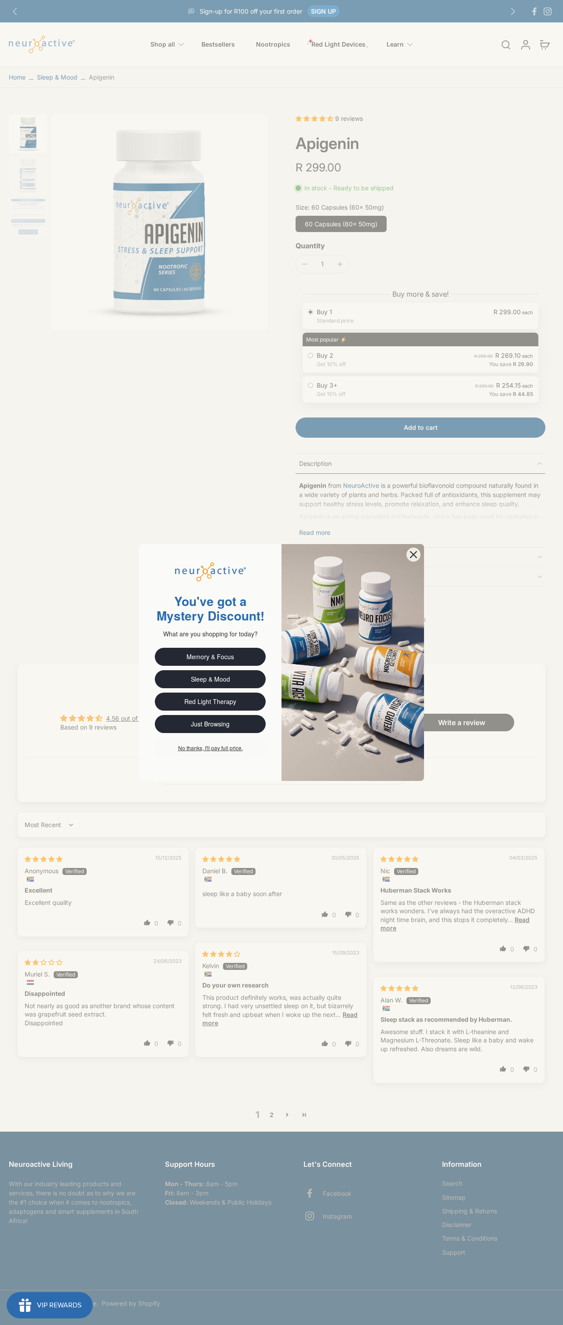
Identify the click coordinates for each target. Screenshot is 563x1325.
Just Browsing (210, 723)
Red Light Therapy (210, 701)
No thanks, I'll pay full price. (210, 747)
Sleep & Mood (210, 679)
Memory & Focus (210, 656)
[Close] (413, 554)
